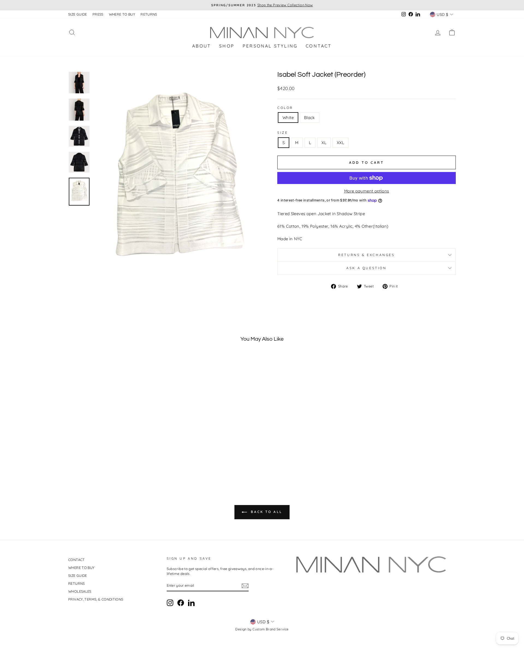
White (288, 117)
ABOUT (201, 46)
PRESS (98, 14)
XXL (340, 142)
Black (309, 117)
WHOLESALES (79, 591)
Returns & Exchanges (366, 255)
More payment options (366, 191)
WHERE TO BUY (122, 14)
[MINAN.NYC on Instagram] (170, 602)
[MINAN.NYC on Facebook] (180, 602)
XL (323, 142)
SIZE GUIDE (77, 14)
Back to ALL (265, 512)
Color (285, 108)
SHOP (226, 46)
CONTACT (319, 46)
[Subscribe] (245, 586)
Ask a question (366, 268)
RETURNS (149, 14)
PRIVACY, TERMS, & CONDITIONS (95, 599)
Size (282, 132)
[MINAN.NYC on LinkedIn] (191, 602)
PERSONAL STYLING (270, 46)
